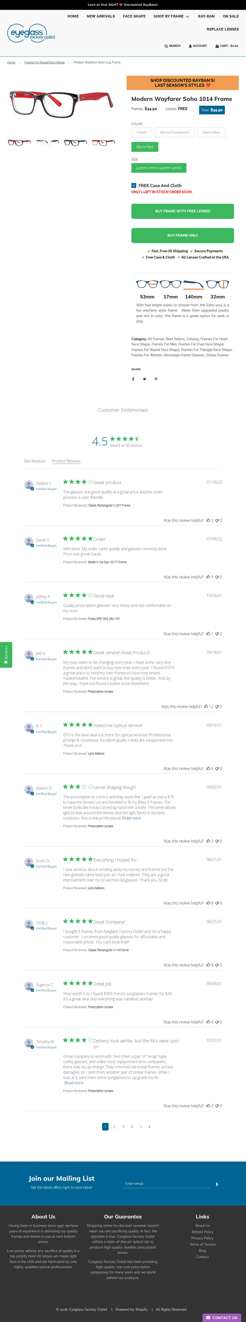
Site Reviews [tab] (34, 461)
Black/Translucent (174, 132)
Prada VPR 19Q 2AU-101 (104, 619)
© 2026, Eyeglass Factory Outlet (81, 1309)
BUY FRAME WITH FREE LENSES (182, 211)
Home (73, 16)
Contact (202, 1257)
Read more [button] (131, 818)
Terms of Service (203, 1244)
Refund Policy (203, 1232)
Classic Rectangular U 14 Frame (108, 950)
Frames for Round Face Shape (45, 62)
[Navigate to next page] (150, 1127)
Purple (141, 132)
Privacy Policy (202, 1238)
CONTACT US (224, 1318)
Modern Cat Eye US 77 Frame (107, 562)
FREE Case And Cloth (160, 185)
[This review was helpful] (208, 520)
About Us (202, 1226)
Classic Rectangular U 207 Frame (109, 505)
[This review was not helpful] (217, 520)
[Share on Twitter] (144, 378)
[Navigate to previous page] (97, 1127)
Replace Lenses (223, 29)
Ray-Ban (206, 16)
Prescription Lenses (100, 691)
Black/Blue (211, 132)
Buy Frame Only (182, 235)
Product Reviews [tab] (66, 461)
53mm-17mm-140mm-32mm (158, 168)
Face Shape (134, 16)
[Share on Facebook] (133, 378)
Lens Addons (96, 753)
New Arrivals (101, 16)
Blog (202, 1251)
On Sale (231, 16)
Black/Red (144, 147)
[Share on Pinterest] (156, 378)
